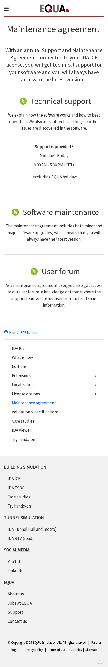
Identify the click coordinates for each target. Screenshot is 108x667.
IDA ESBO (16, 488)
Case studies (23, 421)
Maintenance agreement (34, 403)
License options (26, 394)
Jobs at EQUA (20, 603)
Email (31, 332)
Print (13, 332)
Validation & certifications (35, 412)
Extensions (21, 375)
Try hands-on (23, 439)
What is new (22, 357)
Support (15, 612)
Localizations (23, 384)
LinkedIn (15, 570)
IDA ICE (18, 348)
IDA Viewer (21, 430)
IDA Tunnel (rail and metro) (32, 529)
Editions (19, 366)
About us (16, 594)
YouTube (16, 561)
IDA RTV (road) (21, 538)
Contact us (17, 621)
